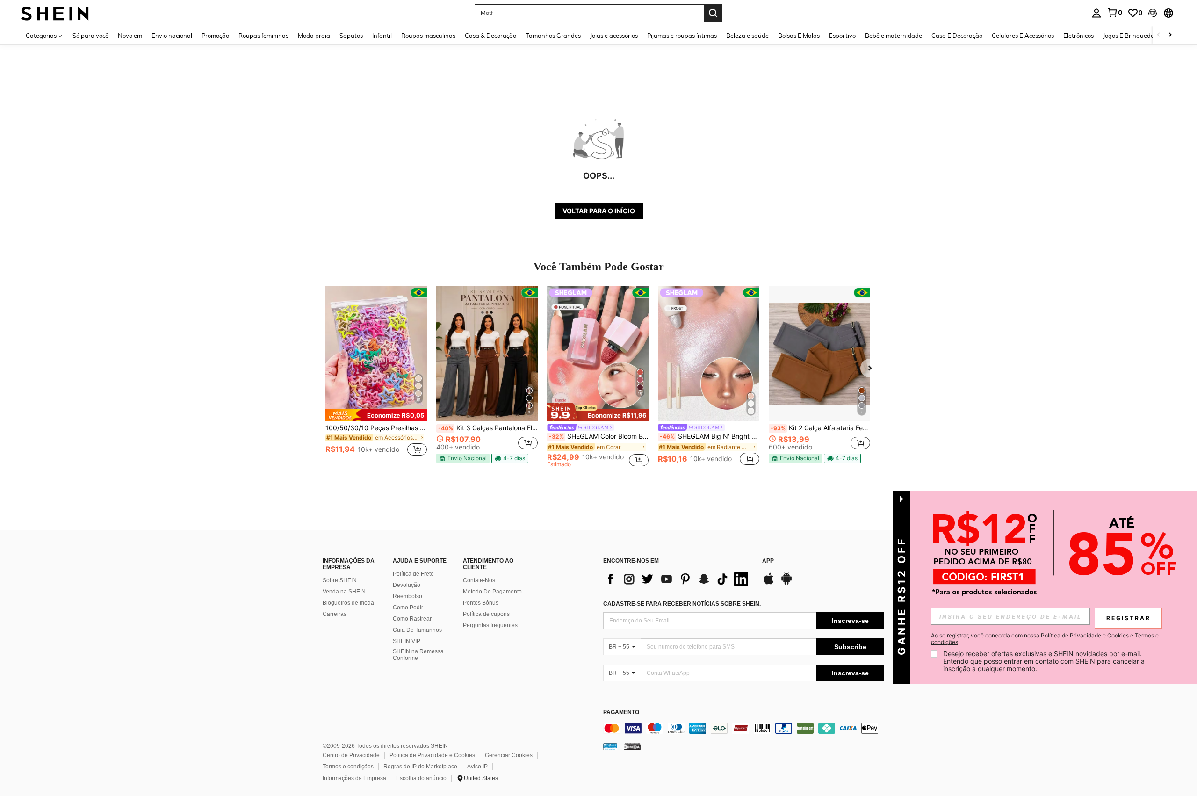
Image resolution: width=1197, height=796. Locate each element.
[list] (678, 579)
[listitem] (376, 376)
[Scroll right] (1170, 35)
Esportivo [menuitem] (842, 35)
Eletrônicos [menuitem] (1078, 35)
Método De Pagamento (492, 591)
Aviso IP (477, 766)
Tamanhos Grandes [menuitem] (553, 35)
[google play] (786, 583)
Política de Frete (413, 574)
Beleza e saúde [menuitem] (747, 35)
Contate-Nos (479, 580)
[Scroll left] (1158, 35)
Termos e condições (348, 766)
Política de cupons (486, 614)
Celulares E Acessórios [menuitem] (1023, 35)
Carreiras (334, 614)
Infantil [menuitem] (382, 35)
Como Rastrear (412, 618)
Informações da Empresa (354, 778)
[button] (1152, 13)
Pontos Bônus (480, 603)
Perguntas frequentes (490, 625)
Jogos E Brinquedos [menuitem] (1130, 35)
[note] (376, 415)
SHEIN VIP (406, 641)
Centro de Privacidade (351, 755)
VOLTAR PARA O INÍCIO (598, 211)
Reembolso (407, 596)
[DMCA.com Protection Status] (632, 746)
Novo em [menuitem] (130, 35)
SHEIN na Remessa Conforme (418, 654)
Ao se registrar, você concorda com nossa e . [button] (1045, 638)
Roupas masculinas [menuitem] (428, 35)
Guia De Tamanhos (417, 630)
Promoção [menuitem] (215, 35)
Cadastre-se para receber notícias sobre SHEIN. (682, 604)
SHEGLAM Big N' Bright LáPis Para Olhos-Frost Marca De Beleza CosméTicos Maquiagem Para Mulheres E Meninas (709, 436)
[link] (1115, 12)
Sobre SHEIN (340, 580)
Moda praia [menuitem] (314, 35)
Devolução (406, 585)
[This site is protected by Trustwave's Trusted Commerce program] (610, 746)
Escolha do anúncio (421, 778)
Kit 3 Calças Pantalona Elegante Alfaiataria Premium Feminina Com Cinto (488, 428)
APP (768, 561)
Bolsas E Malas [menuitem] (799, 35)
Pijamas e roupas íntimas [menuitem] (682, 35)
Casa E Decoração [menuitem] (956, 35)
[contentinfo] (743, 728)
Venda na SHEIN (344, 591)
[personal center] (1096, 13)
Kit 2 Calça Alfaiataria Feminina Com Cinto (820, 428)
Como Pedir (408, 607)
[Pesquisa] (713, 13)
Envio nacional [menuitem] (171, 35)
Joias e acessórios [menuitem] (614, 35)
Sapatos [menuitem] (351, 35)
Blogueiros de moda (348, 603)
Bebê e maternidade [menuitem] (893, 35)
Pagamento (621, 712)
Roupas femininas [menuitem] (263, 35)
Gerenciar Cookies (509, 755)
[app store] (768, 583)
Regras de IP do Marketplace (420, 766)
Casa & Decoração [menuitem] (490, 35)
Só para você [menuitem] (90, 35)
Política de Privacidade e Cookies (432, 755)
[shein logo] (55, 12)
